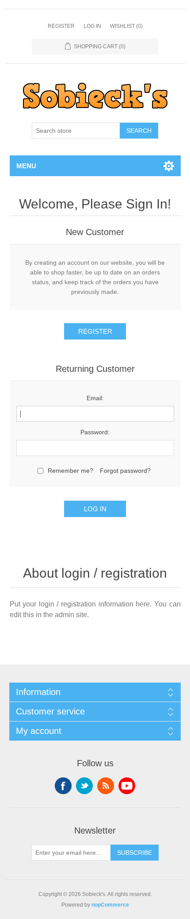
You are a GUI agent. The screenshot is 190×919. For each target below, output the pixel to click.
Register (61, 26)
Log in (92, 26)
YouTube (126, 785)
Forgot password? (125, 470)
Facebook (63, 785)
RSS (105, 785)
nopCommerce (110, 905)
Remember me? (70, 470)
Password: (95, 432)
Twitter (84, 785)
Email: (95, 398)
